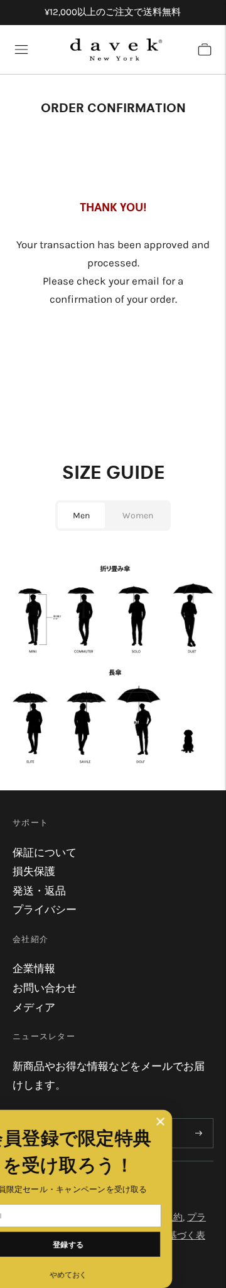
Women (137, 515)
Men (81, 515)
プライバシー (45, 909)
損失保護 (34, 871)
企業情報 (34, 968)
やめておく (103, 1274)
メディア (34, 1007)
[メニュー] (21, 49)
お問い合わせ (45, 988)
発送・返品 (39, 890)
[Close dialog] (196, 1122)
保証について (45, 852)
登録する (104, 1243)
